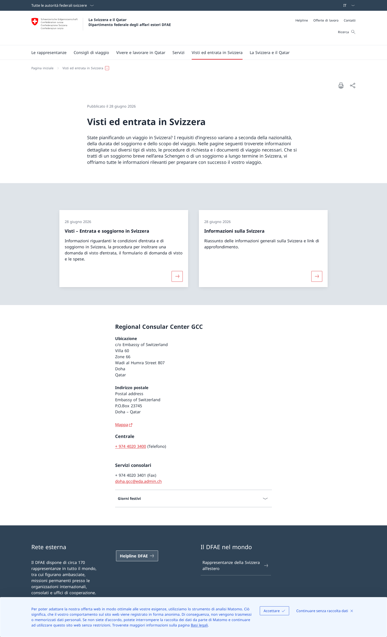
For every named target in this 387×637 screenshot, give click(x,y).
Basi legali (199, 625)
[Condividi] (352, 85)
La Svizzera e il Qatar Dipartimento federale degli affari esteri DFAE (129, 22)
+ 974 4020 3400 (130, 446)
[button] (49, 52)
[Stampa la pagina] (341, 85)
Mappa (121, 424)
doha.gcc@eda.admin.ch (138, 481)
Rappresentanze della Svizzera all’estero (231, 565)
